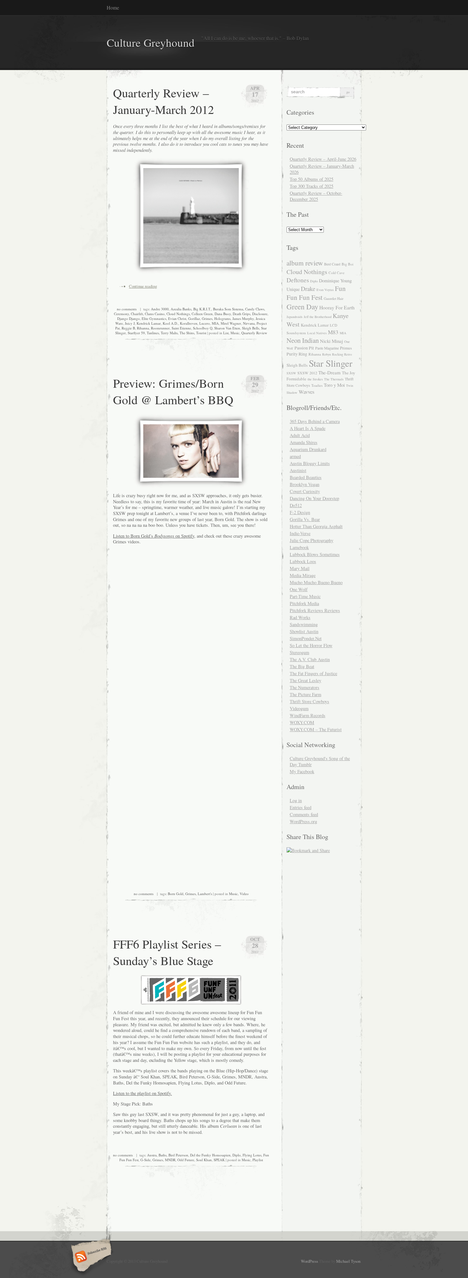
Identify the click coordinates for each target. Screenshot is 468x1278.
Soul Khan (204, 1159)
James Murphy (243, 318)
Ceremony (121, 313)
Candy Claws (254, 309)
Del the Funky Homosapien (210, 1155)
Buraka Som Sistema (228, 309)
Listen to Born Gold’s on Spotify (153, 536)
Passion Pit (304, 348)
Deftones (298, 280)
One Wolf (299, 589)
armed (295, 456)
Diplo (236, 1155)
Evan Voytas (325, 289)
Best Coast (332, 263)
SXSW (291, 373)
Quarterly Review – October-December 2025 (316, 196)
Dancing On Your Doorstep (314, 498)
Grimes (207, 318)
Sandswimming (304, 624)
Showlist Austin (304, 631)
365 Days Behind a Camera (315, 421)
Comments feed (304, 814)
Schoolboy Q (202, 328)
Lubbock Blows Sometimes (315, 554)
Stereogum (299, 652)
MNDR (170, 1159)
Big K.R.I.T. (202, 309)
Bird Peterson (178, 1155)
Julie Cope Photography (311, 540)
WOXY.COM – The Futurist (316, 729)
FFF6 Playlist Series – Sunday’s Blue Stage (167, 952)
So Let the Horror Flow (311, 645)
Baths (163, 1155)
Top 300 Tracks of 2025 (311, 186)
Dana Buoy (223, 313)
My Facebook (302, 771)
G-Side (145, 1159)
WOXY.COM (302, 722)
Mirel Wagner (231, 323)
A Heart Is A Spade (307, 428)
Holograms (222, 318)
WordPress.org (303, 821)
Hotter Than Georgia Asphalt (316, 526)
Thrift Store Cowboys (309, 701)
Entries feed (300, 807)
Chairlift (137, 313)
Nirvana (249, 323)
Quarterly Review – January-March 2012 (163, 100)
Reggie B (128, 328)
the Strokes (315, 379)
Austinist (298, 470)
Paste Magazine (327, 347)
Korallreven (188, 323)
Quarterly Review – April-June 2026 (323, 159)
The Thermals (334, 379)
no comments (127, 309)
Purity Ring (297, 354)
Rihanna (143, 328)
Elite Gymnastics (154, 318)
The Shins (187, 332)
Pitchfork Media (304, 603)
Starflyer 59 (136, 332)
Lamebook (299, 547)
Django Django (128, 318)
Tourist (201, 332)
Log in (296, 800)
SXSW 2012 (307, 372)
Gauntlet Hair (334, 298)
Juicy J (130, 323)
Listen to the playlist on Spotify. (142, 1093)
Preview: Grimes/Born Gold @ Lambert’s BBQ (173, 391)
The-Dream (329, 372)
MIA (215, 323)
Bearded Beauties (306, 477)
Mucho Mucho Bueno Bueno (316, 582)
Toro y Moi (334, 385)
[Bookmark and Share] (308, 850)
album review (305, 262)
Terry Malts (169, 332)
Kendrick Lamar (149, 323)
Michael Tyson (348, 1261)
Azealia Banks (181, 309)
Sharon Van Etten (227, 328)
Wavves (307, 391)
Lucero (204, 323)
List (226, 332)
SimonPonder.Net (306, 638)
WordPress (309, 1261)
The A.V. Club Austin (310, 659)
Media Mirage (303, 575)
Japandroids (294, 316)
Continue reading (143, 286)
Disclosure (259, 313)
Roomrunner (160, 328)
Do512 (296, 505)
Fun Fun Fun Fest (316, 293)
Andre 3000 (160, 309)
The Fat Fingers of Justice (313, 673)
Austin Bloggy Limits (310, 463)
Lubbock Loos (303, 561)
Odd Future (185, 1159)
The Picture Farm (305, 694)
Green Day (302, 306)
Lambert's (205, 893)
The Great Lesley (305, 680)
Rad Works (300, 617)
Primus (346, 348)
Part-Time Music (305, 596)
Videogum (299, 708)
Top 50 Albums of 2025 (311, 179)
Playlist (257, 1159)
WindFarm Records (307, 715)
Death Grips (241, 313)
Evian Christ (177, 318)
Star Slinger (330, 363)
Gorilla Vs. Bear (305, 519)
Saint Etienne (181, 328)
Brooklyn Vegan (304, 484)
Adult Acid (300, 435)
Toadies (317, 385)
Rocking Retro (342, 354)
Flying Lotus (252, 1155)
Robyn (326, 354)
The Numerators (304, 687)
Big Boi (347, 264)
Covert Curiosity (305, 491)
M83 (333, 332)
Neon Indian (303, 340)
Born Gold (175, 893)
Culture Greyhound (151, 42)
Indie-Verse (300, 533)
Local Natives (317, 333)
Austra (152, 1155)
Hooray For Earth (337, 307)
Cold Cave (336, 272)
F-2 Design (300, 512)
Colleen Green (202, 313)
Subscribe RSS (90, 1257)
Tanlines (153, 332)
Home (113, 7)
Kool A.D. (170, 323)
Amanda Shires (303, 442)
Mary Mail (299, 568)
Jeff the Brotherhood (317, 316)
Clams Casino (155, 313)
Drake (308, 289)
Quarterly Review (254, 332)
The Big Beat (302, 666)
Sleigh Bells (250, 328)
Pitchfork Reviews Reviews (315, 610)
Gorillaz (194, 318)
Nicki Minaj (331, 341)
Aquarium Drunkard (308, 449)
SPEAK (219, 1159)
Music (234, 332)
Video (244, 893)
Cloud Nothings (178, 313)
